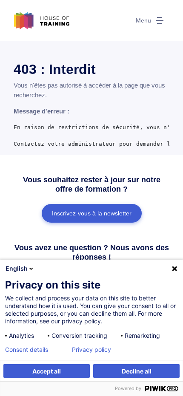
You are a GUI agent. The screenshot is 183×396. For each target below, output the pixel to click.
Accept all (46, 371)
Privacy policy (91, 349)
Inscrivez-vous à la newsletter (92, 213)
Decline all (137, 371)
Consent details (26, 349)
